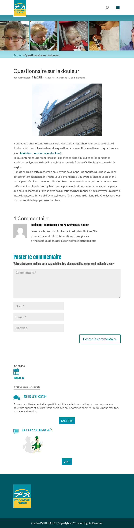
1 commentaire (77, 77)
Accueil (17, 55)
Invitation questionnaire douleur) (41, 153)
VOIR (67, 461)
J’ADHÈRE (67, 420)
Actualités (49, 77)
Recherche (61, 77)
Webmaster (24, 77)
